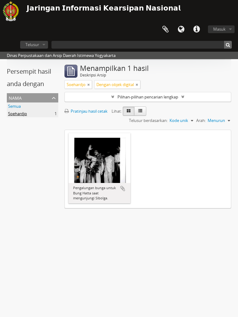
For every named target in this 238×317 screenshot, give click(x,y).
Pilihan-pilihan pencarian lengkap (147, 97)
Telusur (32, 44)
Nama (15, 97)
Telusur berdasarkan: (148, 120)
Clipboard (165, 29)
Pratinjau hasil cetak (89, 111)
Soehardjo (17, 113)
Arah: (201, 120)
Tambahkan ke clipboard (123, 188)
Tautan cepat (196, 29)
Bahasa (181, 29)
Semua (14, 106)
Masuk (219, 29)
